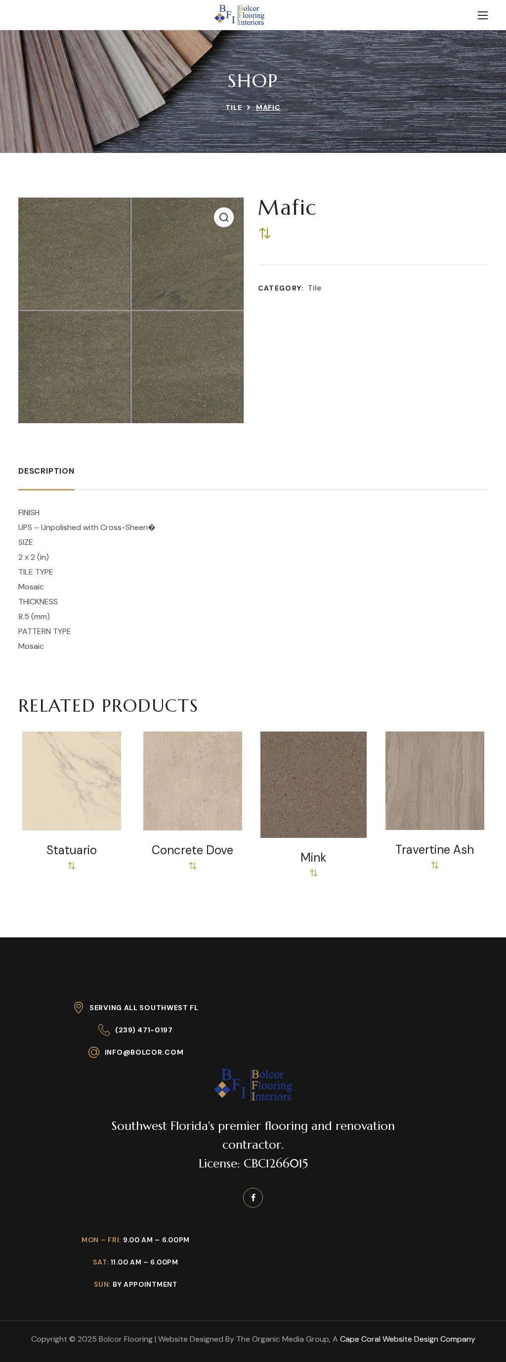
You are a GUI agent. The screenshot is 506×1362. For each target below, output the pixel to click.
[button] (224, 217)
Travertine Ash (434, 849)
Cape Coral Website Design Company (407, 1339)
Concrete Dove (192, 850)
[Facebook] (253, 1198)
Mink (313, 857)
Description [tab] (46, 471)
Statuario (71, 850)
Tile (233, 107)
